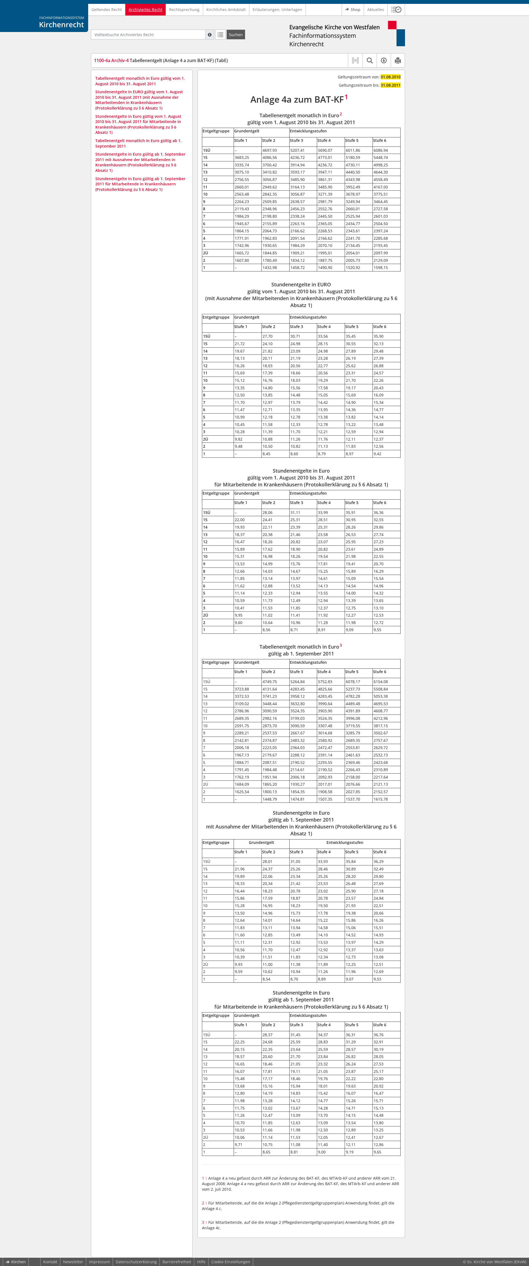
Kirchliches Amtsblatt (226, 9)
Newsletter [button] (73, 1261)
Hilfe (201, 1261)
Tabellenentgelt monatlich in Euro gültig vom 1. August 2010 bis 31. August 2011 (140, 81)
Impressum (99, 1261)
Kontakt (50, 1261)
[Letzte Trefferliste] (220, 34)
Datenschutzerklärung (136, 1261)
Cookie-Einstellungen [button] (230, 1261)
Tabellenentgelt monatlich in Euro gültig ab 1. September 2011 (138, 143)
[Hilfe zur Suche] (209, 34)
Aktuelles (375, 9)
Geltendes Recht (106, 9)
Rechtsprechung (184, 9)
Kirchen (18, 1261)
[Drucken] (398, 60)
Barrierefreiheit (177, 1261)
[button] (396, 9)
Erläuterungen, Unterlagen (277, 9)
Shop (355, 9)
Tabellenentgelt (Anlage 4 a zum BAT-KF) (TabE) (161, 60)
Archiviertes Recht (145, 9)
